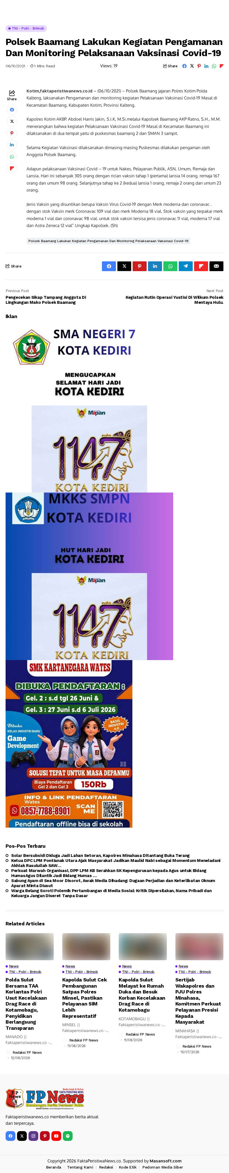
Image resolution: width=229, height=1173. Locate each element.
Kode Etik (127, 1167)
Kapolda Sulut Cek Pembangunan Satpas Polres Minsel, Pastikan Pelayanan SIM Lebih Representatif (84, 998)
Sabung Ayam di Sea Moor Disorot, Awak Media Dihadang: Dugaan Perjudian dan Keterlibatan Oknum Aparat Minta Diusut (113, 883)
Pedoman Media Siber (162, 1167)
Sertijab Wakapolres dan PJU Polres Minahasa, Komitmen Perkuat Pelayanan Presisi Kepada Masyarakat (198, 1001)
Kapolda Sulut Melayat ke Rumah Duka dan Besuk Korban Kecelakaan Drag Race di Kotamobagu (142, 995)
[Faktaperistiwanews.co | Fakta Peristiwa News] (45, 1099)
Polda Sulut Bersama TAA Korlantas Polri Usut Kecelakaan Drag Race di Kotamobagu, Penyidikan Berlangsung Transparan (26, 1004)
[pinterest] (45, 1136)
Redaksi (106, 1167)
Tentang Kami (80, 1167)
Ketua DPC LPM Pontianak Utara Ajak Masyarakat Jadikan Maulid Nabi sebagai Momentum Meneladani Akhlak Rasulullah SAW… (115, 863)
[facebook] (10, 1136)
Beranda (53, 1167)
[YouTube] (56, 1136)
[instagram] (33, 1136)
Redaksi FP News (27, 1052)
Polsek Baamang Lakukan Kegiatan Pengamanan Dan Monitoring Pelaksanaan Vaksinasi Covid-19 (108, 241)
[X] (22, 1136)
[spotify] (68, 1136)
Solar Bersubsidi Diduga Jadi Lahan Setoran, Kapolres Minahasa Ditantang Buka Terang (100, 855)
